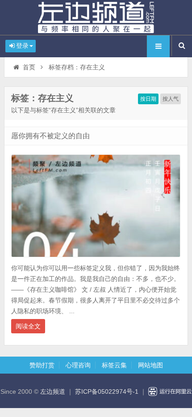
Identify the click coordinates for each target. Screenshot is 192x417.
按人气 (171, 99)
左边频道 (96, 17)
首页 (29, 67)
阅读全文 (28, 326)
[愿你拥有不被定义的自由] (95, 259)
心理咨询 (78, 365)
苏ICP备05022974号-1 (106, 391)
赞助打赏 (41, 365)
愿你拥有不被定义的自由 (50, 136)
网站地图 (150, 365)
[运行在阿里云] (170, 391)
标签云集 (114, 365)
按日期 (148, 99)
